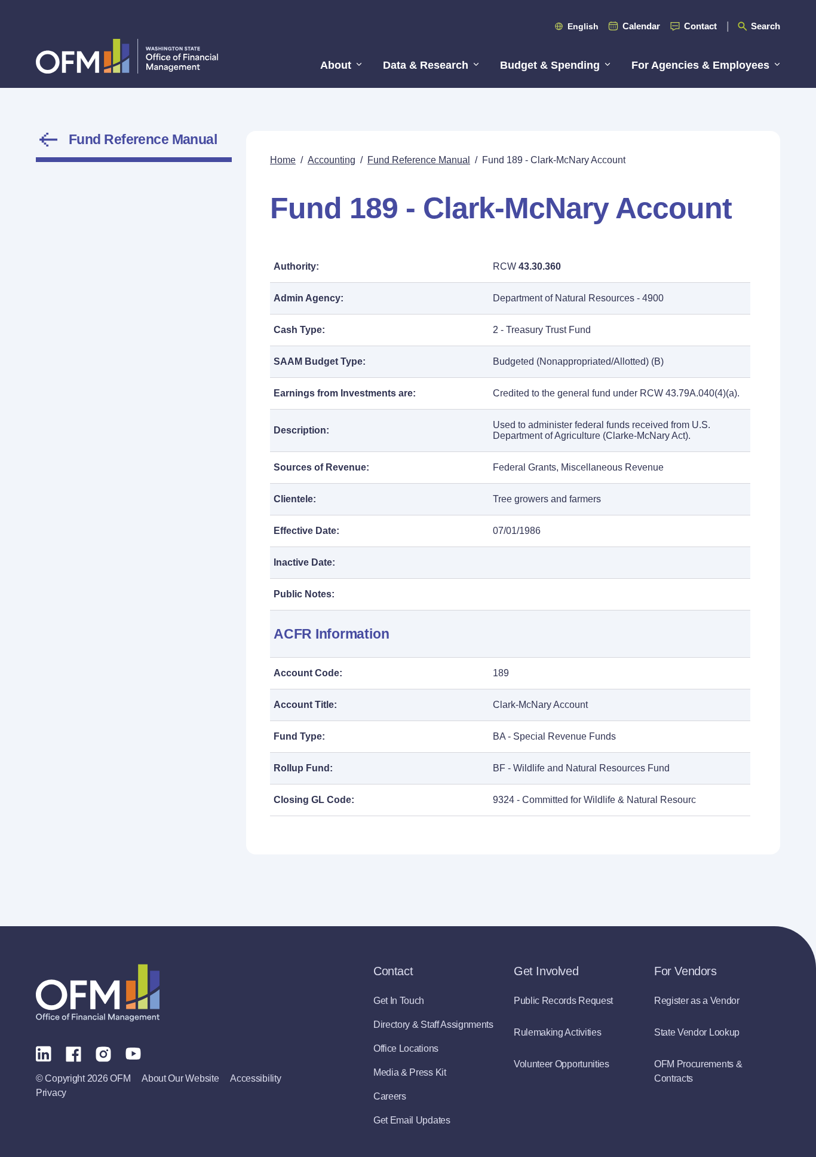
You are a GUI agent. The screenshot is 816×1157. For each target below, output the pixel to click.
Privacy (51, 1093)
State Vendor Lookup (697, 1032)
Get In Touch (398, 1001)
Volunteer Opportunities (561, 1064)
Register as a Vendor (697, 1001)
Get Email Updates (411, 1120)
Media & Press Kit (409, 1072)
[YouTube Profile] (133, 1053)
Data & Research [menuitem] (425, 65)
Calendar (641, 26)
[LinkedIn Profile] (43, 1053)
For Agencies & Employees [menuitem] (700, 65)
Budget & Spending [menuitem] (550, 65)
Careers (389, 1096)
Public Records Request (563, 1001)
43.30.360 (540, 266)
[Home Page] (97, 993)
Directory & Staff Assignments (433, 1024)
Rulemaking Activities (557, 1032)
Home (283, 160)
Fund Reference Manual (143, 139)
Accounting (331, 160)
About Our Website (180, 1078)
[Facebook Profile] (73, 1053)
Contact (700, 26)
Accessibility (255, 1078)
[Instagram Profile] (103, 1053)
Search (765, 26)
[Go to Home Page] (127, 56)
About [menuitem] (335, 65)
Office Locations (405, 1048)
